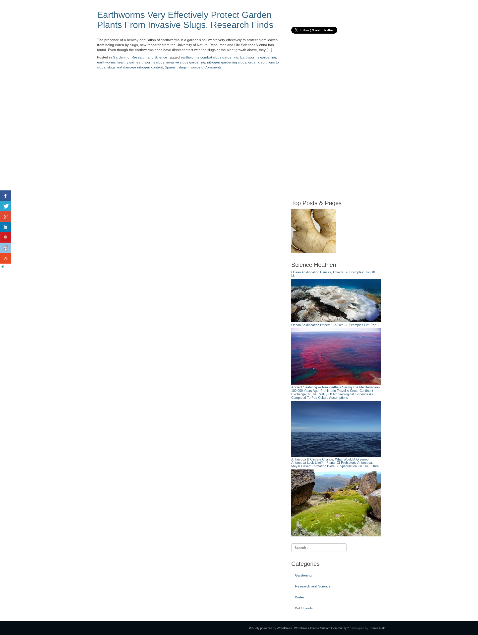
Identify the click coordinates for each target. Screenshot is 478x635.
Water (299, 597)
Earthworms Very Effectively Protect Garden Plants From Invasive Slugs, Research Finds (185, 20)
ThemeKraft (377, 628)
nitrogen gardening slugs (226, 62)
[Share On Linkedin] (5, 227)
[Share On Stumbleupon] (5, 258)
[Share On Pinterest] (5, 237)
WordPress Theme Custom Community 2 (321, 628)
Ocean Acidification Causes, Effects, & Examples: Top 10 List (333, 274)
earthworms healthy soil (115, 62)
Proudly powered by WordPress (270, 628)
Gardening (121, 57)
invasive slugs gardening (185, 62)
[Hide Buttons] (2, 266)
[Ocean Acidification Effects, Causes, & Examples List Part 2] (336, 356)
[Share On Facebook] (5, 195)
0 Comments (211, 67)
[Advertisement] (328, 116)
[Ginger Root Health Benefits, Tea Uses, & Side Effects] (313, 231)
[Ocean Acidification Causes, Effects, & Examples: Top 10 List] (336, 300)
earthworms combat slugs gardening (209, 57)
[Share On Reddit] (5, 248)
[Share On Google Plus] (5, 216)
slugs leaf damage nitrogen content (135, 67)
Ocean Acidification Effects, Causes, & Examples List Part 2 (335, 325)
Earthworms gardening (258, 57)
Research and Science (149, 57)
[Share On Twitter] (5, 206)
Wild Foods (304, 608)
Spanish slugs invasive (182, 67)
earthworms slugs (150, 62)
